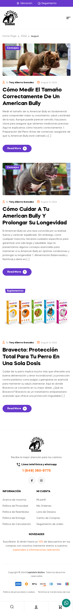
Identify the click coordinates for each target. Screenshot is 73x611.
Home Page (9, 36)
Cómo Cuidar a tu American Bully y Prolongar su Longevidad (35, 216)
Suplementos (15, 291)
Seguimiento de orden (49, 524)
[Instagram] (41, 480)
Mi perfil (41, 500)
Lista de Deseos (46, 512)
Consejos (13, 48)
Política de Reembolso (16, 512)
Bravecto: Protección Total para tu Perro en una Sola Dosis (31, 357)
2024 (24, 36)
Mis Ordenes (43, 506)
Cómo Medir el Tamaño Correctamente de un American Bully (32, 96)
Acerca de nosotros (14, 500)
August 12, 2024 (49, 83)
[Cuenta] (36, 607)
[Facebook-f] (32, 480)
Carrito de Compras (48, 518)
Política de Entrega (14, 518)
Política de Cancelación (17, 524)
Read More (14, 148)
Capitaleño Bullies (35, 573)
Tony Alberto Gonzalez (21, 83)
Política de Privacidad (15, 506)
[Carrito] (60, 607)
